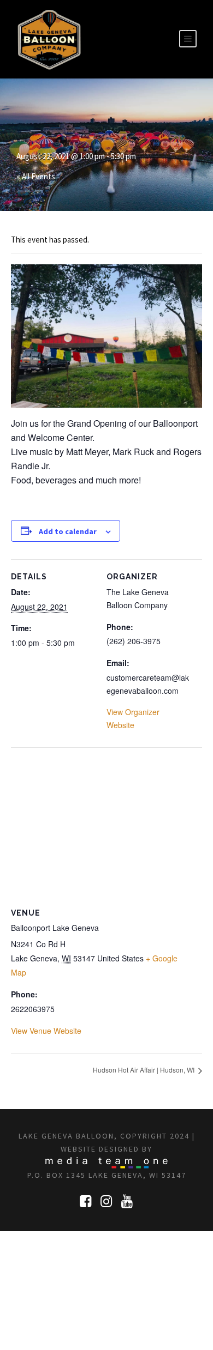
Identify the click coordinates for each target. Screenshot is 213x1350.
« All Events (35, 176)
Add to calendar (68, 531)
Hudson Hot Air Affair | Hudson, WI (144, 1069)
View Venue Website (46, 1030)
